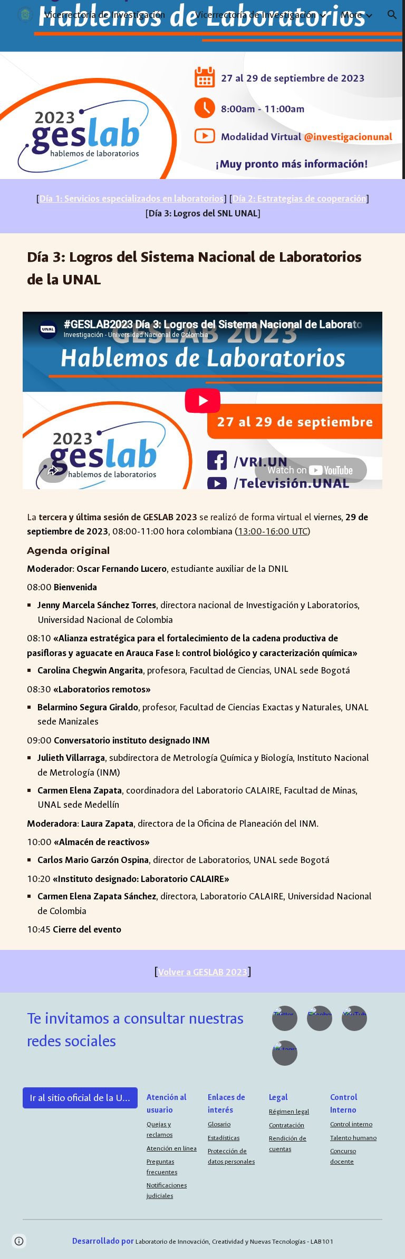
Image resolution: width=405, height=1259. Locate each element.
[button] (392, 14)
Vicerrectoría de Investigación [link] (255, 14)
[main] (203, 206)
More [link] (351, 14)
